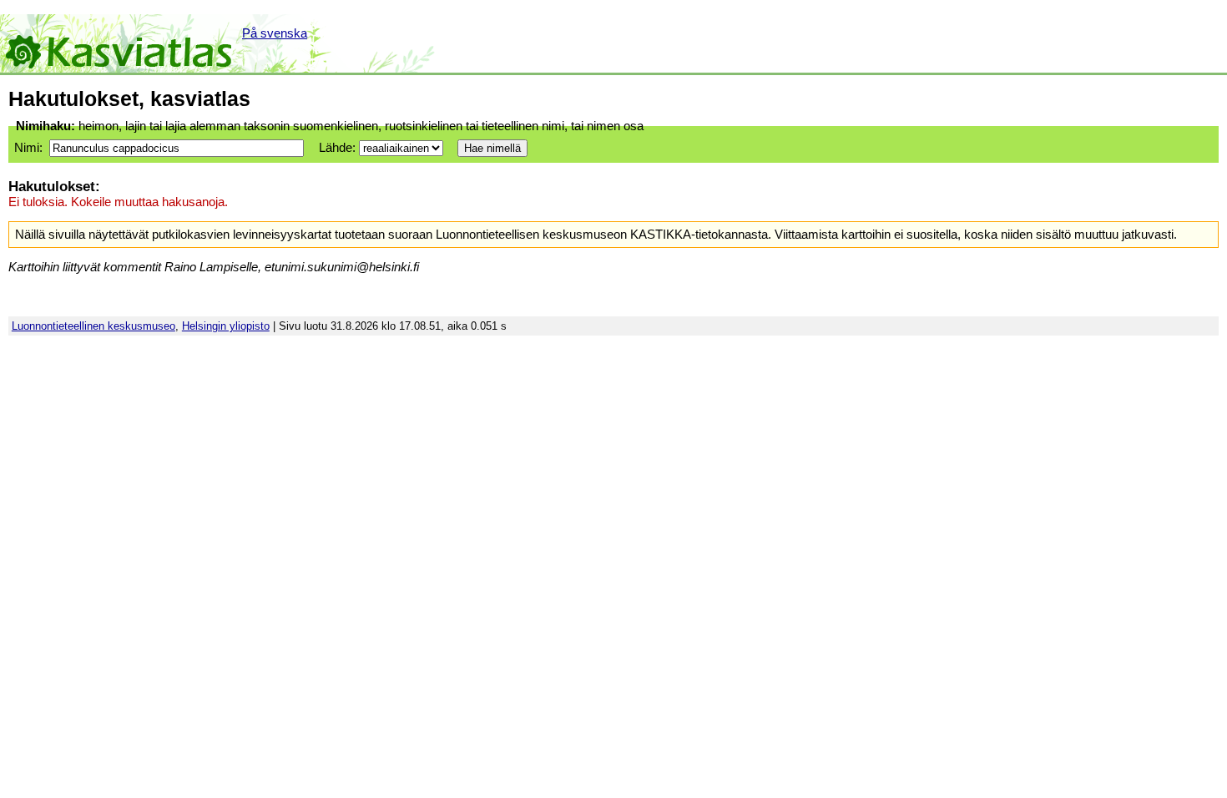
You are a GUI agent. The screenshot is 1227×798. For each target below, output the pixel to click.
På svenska (274, 33)
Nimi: (28, 147)
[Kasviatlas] (120, 43)
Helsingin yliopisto (226, 326)
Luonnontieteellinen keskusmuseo (93, 326)
